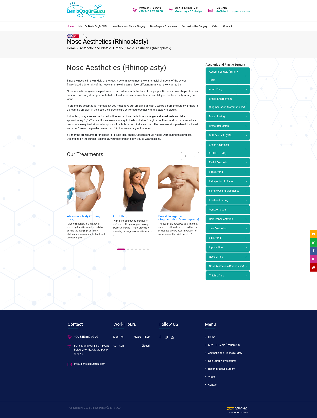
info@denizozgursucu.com (232, 11)
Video (215, 26)
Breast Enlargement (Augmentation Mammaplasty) (178, 217)
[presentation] (185, 156)
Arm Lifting (120, 216)
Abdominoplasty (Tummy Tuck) (83, 217)
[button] (121, 249)
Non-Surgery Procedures (163, 26)
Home (70, 26)
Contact (227, 26)
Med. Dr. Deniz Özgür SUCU (93, 26)
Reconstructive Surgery (194, 26)
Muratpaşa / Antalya (188, 11)
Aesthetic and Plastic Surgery (129, 26)
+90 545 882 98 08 (151, 11)
